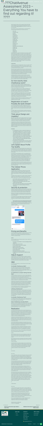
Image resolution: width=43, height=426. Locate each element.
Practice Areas (24, 1)
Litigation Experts (30, 1)
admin (20, 402)
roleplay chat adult (18, 26)
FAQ (40, 1)
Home (17, 1)
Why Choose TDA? (36, 1)
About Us (20, 1)
